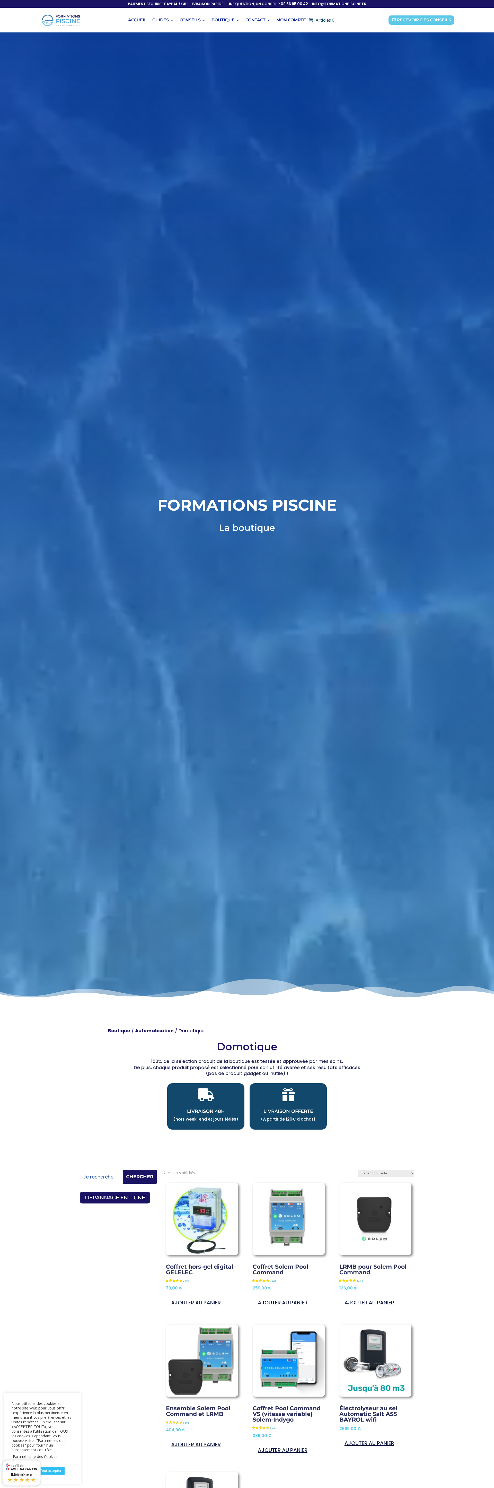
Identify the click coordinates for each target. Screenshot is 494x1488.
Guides (160, 20)
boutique (223, 20)
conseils (190, 20)
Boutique (119, 1030)
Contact (255, 20)
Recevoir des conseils (424, 20)
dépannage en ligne (115, 1197)
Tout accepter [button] (50, 1470)
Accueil (137, 20)
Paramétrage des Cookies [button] (35, 1456)
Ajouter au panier (196, 1302)
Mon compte (291, 20)
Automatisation (154, 1030)
